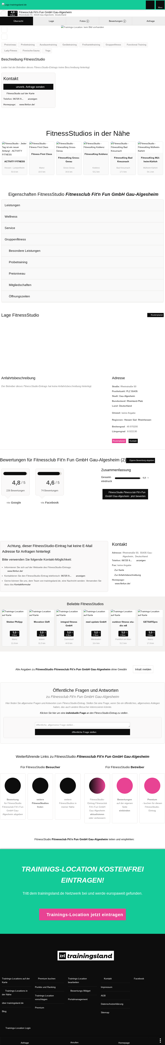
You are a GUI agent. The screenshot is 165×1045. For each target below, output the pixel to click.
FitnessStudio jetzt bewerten (125, 494)
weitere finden (40, 803)
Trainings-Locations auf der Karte (16, 980)
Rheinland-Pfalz (135, 401)
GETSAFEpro (150, 622)
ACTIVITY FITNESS (14, 161)
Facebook (139, 978)
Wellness (11, 216)
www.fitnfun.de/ (27, 104)
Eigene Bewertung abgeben (141, 460)
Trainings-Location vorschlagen (44, 997)
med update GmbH (96, 622)
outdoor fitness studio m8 (123, 624)
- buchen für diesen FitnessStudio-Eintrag (152, 805)
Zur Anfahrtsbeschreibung (127, 575)
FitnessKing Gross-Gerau (69, 159)
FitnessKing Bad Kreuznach (123, 159)
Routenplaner (156, 315)
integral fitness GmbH (69, 624)
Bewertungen (116, 21)
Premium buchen (46, 978)
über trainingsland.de (13, 1003)
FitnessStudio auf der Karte (20, 93)
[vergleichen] (4, 37)
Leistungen (12, 205)
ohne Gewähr (119, 669)
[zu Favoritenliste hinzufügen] (4, 30)
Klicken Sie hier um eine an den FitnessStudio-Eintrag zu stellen (83, 713)
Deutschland (125, 406)
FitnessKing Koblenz (96, 154)
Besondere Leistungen (24, 250)
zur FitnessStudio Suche (3, 13)
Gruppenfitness (15, 239)
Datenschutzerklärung (112, 1004)
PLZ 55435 (132, 391)
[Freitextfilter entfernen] (150, 4)
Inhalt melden (143, 669)
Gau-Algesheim (127, 396)
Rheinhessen (144, 420)
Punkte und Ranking (45, 987)
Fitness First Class (41, 154)
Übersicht (18, 21)
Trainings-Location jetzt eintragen (85, 914)
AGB (103, 995)
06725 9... (18, 99)
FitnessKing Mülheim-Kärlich (150, 159)
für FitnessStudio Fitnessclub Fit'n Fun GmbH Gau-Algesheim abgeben (12, 807)
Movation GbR (42, 622)
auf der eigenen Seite (125, 805)
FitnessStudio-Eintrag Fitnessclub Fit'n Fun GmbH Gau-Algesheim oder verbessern (97, 808)
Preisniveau (16, 273)
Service (10, 228)
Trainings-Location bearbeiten (77, 980)
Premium (158, 130)
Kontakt (133, 441)
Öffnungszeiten (19, 296)
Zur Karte (119, 570)
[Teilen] (153, 1041)
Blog (4, 1011)
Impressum (106, 987)
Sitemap (105, 1012)
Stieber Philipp (14, 622)
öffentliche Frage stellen (83, 732)
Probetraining (17, 262)
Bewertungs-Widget (80, 990)
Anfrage (150, 21)
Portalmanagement (77, 999)
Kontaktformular (22, 584)
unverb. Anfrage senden (29, 86)
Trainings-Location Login (18, 1028)
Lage (51, 21)
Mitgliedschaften (19, 285)
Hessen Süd (130, 420)
